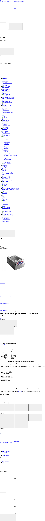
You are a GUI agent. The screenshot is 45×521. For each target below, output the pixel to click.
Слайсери (5, 157)
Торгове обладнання (5, 213)
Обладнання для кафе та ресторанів (7, 215)
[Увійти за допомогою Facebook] (7, 407)
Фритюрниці (6, 148)
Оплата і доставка (4, 460)
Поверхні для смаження (7, 145)
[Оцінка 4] (7, 424)
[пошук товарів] (16, 26)
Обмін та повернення (5, 461)
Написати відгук (2, 318)
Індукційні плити (6, 144)
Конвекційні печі (6, 143)
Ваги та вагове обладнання (6, 451)
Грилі (4, 146)
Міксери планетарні (7, 162)
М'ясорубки (5, 158)
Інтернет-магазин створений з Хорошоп (6, 442)
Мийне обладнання (7, 161)
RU (2, 238)
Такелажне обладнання (5, 455)
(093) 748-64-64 (16, 8)
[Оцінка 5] (21, 424)
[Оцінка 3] (35, 417)
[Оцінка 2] (21, 417)
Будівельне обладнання (5, 221)
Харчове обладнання (22, 393)
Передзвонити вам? (3, 22)
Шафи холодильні (6, 152)
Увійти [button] (1, 343)
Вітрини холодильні (7, 151)
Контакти (3, 462)
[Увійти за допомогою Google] (21, 407)
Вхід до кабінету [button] (4, 459)
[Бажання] (22, 59)
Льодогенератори (6, 154)
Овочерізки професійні (7, 159)
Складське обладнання (5, 216)
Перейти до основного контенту (5, 0)
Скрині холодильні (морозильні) (9, 153)
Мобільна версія (16, 441)
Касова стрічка (6, 139)
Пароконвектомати (7, 142)
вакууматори (20, 391)
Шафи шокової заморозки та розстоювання (10, 155)
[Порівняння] (7, 51)
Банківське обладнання (5, 218)
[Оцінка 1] (7, 417)
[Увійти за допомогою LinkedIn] (35, 407)
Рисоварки (5, 147)
